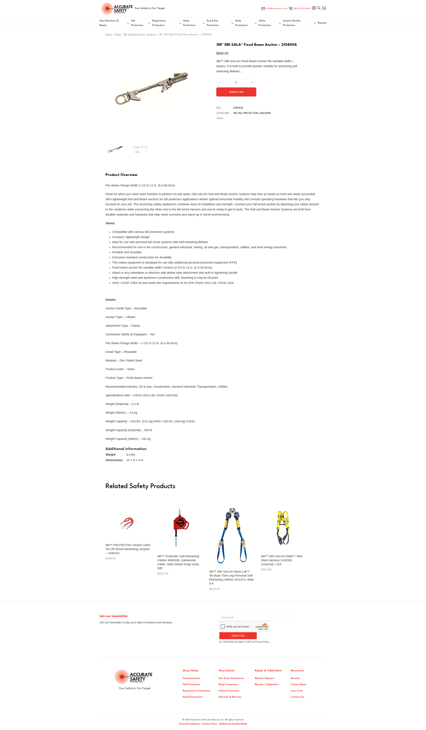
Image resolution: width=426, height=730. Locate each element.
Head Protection (189, 23)
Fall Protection (137, 23)
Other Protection (265, 23)
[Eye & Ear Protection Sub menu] (232, 23)
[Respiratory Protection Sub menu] (180, 23)
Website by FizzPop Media (233, 724)
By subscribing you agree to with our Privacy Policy (244, 642)
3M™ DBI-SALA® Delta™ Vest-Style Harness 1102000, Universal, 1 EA (282, 560)
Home (109, 34)
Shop (118, 34)
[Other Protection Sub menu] (280, 23)
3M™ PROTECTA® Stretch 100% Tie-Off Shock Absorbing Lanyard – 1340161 (128, 549)
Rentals (322, 23)
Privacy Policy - (210, 724)
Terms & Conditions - (190, 724)
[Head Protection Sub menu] (203, 23)
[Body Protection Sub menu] (255, 23)
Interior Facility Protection (292, 23)
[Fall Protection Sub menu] (149, 23)
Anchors (151, 34)
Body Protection (241, 23)
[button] (193, 47)
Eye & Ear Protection (213, 23)
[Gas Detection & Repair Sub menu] (128, 23)
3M (125, 34)
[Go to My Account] (314, 8)
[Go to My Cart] (324, 8)
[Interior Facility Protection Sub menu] (315, 23)
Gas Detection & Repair (109, 23)
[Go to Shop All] (319, 8)
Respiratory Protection (159, 23)
